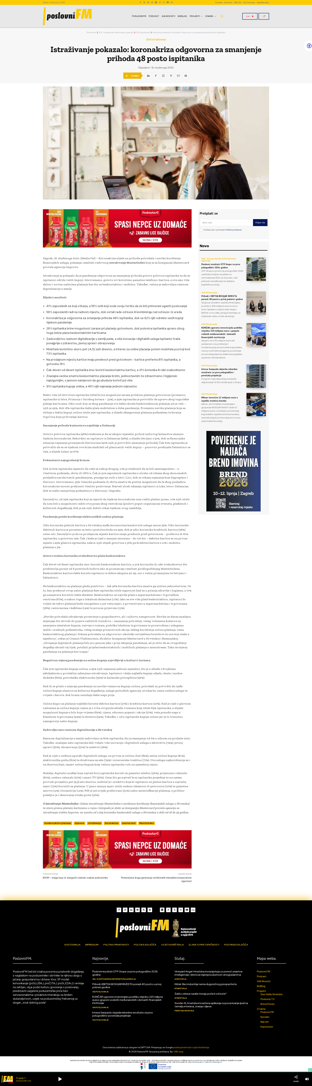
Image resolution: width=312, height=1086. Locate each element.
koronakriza (111, 823)
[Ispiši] (185, 75)
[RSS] (152, 2)
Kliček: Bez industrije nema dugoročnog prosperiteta (206, 984)
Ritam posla (181, 988)
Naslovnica (91, 32)
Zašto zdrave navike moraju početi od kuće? (201, 993)
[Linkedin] (148, 2)
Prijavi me (260, 222)
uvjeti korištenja (201, 1047)
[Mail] (137, 910)
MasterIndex (146, 823)
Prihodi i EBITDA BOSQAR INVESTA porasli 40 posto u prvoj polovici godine (222, 298)
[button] (221, 16)
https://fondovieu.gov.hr (196, 1062)
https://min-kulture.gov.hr (213, 1062)
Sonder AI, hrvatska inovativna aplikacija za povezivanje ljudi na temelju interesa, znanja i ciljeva (211, 1004)
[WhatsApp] (164, 2)
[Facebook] (140, 2)
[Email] (178, 75)
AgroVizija (180, 979)
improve (79, 823)
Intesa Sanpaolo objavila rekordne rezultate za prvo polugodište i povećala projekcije (219, 372)
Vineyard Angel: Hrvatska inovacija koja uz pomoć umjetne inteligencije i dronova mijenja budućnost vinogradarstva (208, 973)
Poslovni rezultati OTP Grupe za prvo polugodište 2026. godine (220, 266)
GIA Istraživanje (143, 32)
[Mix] (172, 2)
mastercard (129, 823)
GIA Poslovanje (209, 293)
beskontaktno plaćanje (58, 823)
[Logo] (156, 927)
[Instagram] (144, 2)
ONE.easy (178, 1051)
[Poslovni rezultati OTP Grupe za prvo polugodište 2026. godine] (256, 269)
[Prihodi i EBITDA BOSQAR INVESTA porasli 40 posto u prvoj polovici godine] (256, 303)
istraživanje (94, 823)
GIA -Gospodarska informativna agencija (116, 32)
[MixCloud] (193, 910)
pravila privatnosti (182, 1047)
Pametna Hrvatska (184, 1010)
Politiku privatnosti (234, 230)
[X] (170, 75)
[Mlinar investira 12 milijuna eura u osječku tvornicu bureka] (256, 404)
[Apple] (150, 910)
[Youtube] (168, 2)
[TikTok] (160, 2)
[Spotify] (156, 2)
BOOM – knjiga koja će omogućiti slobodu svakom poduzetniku (75, 877)
